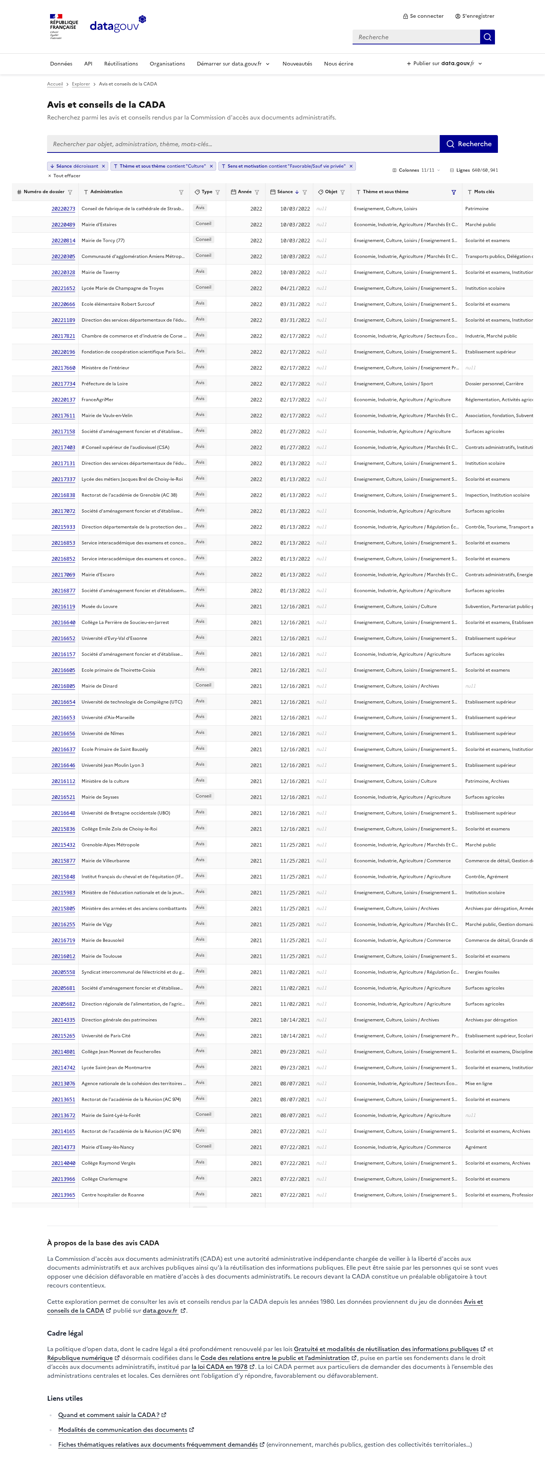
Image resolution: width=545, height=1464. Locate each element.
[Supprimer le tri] (103, 166)
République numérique (80, 1357)
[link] (423, 16)
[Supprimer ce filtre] (211, 166)
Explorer (81, 84)
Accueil (55, 84)
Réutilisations (121, 64)
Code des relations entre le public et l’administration (275, 1357)
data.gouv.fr (161, 1310)
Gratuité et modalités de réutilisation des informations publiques (386, 1348)
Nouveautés (297, 64)
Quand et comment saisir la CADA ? (108, 1414)
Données (61, 64)
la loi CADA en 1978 (220, 1366)
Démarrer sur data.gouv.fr (229, 64)
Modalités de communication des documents (122, 1429)
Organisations (167, 64)
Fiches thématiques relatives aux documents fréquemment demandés (158, 1444)
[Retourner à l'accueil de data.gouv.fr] (118, 25)
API (88, 64)
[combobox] (424, 37)
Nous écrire (338, 64)
